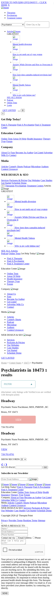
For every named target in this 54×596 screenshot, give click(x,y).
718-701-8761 (7, 454)
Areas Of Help (19, 139)
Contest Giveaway (9, 169)
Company (6, 289)
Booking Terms (30, 520)
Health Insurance (34, 139)
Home (4, 363)
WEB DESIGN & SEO (12, 335)
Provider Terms (16, 520)
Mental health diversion (25, 201)
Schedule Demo (19, 183)
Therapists (11, 13)
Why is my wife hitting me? (27, 246)
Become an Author (32, 497)
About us (15, 497)
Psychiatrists (12, 15)
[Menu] (19, 111)
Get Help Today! (29, 253)
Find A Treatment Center (18, 263)
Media (4, 312)
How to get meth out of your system (30, 209)
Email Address (25, 538)
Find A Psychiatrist (25, 125)
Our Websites (34, 180)
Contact (12, 155)
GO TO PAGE (8, 467)
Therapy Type (13, 281)
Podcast (10, 100)
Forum (9, 141)
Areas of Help (35, 492)
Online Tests (12, 103)
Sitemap (41, 520)
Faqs (13, 152)
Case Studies (46, 180)
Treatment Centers (14, 18)
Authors (45, 166)
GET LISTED (9, 110)
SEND (4, 593)
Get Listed (38, 152)
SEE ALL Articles (14, 97)
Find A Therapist (8, 125)
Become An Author (24, 152)
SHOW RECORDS (10, 459)
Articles (10, 31)
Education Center (9, 268)
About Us (5, 152)
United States (15, 363)
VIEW (18, 419)
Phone (38, 538)
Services (5, 180)
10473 (27, 363)
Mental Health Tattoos (24, 238)
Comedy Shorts (16, 166)
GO (45, 467)
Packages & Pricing (18, 180)
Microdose (36, 166)
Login (9, 105)
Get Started (6, 183)
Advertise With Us (15, 304)
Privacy (4, 520)
